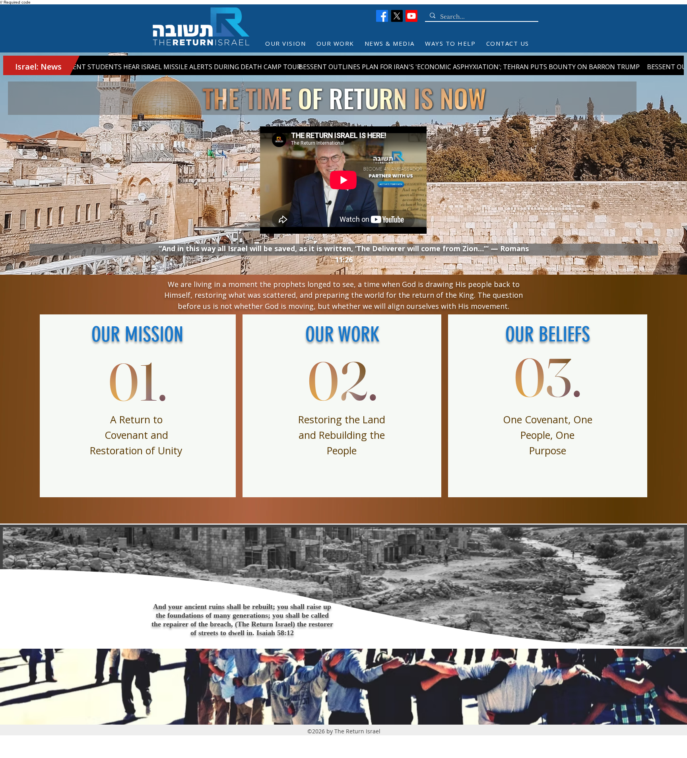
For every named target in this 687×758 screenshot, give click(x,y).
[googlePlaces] (397, 16)
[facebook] (382, 16)
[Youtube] (411, 16)
